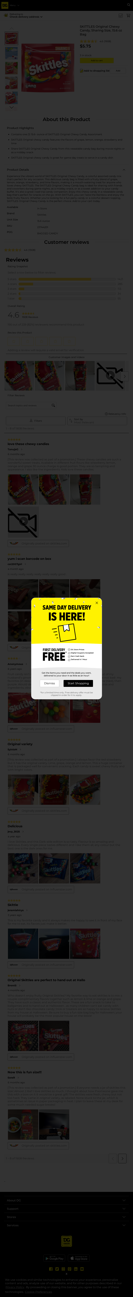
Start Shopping (78, 683)
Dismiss (49, 683)
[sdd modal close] (97, 603)
